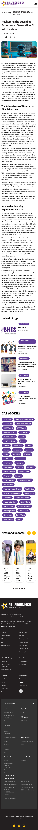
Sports (22, 437)
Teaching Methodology (12, 489)
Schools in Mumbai (9, 781)
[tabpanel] (7, 561)
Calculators (4, 688)
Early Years (20, 515)
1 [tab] (13, 588)
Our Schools (23, 632)
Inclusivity (7, 458)
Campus (20, 467)
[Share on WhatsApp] (14, 37)
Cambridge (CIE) (6, 635)
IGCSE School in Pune (27, 790)
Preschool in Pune (26, 784)
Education (24, 324)
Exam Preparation (22, 498)
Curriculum (8, 467)
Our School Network (10, 703)
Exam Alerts (25, 502)
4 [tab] (21, 588)
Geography (18, 445)
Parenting (7, 476)
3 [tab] (18, 588)
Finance (18, 476)
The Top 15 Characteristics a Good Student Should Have (27, 349)
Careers (3, 685)
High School (8, 519)
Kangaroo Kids (5, 645)
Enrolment (8, 463)
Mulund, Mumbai (24, 639)
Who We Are (23, 661)
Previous (29, 533)
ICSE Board (21, 428)
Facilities (30, 467)
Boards (3, 632)
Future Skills (8, 485)
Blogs (9, 12)
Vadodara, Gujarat (24, 652)
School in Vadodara (10, 798)
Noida (22, 744)
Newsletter (4, 679)
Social (6, 454)
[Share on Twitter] (6, 37)
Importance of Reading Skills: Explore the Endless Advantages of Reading (27, 364)
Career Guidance (25, 480)
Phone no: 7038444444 (8, 626)
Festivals (27, 454)
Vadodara (23, 712)
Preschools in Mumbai (10, 784)
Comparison (23, 511)
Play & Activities (10, 441)
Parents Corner (9, 437)
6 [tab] (24, 588)
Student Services (10, 502)
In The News (22, 664)
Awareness (24, 432)
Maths (22, 441)
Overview (21, 635)
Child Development (23, 424)
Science (6, 445)
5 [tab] (22, 588)
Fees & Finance (9, 471)
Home (3, 12)
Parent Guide (24, 471)
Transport (7, 498)
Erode (6, 760)
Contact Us (23, 686)
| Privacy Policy (19, 819)
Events (3, 682)
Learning (29, 450)
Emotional (17, 450)
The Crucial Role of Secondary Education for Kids (26, 381)
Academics (24, 359)
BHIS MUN (22, 327)
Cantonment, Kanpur (27, 741)
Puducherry (7, 773)
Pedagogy (19, 463)
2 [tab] (15, 588)
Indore (6, 747)
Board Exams (8, 506)
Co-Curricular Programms (5, 665)
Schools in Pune (25, 781)
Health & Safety (9, 432)
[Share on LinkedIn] (10, 37)
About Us (22, 658)
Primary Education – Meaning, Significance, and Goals (27, 398)
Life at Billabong (6, 658)
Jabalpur (6, 749)
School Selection (24, 506)
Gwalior (6, 744)
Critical (6, 450)
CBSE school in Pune (27, 787)
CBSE (2, 642)
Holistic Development (12, 493)
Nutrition (16, 454)
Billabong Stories (6, 669)
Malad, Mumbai (23, 642)
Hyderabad (24, 720)
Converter (4, 692)
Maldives (23, 760)
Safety (28, 445)
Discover (4, 675)
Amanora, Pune (23, 648)
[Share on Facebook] (1, 37)
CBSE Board (8, 428)
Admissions (20, 458)
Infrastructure (9, 480)
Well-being (29, 489)
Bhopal (6, 741)
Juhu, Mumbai (23, 645)
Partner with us (23, 679)
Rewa (5, 752)
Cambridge (8, 515)
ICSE (2, 639)
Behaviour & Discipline (25, 342)
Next (33, 533)
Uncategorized (9, 511)
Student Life (29, 493)
